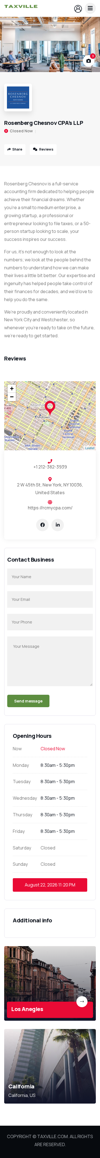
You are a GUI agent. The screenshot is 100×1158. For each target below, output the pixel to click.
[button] (90, 44)
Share (17, 149)
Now (17, 749)
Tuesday (22, 781)
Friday (19, 831)
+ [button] (12, 388)
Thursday (22, 815)
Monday (21, 765)
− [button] (12, 396)
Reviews (46, 149)
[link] (50, 983)
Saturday (22, 848)
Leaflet (89, 448)
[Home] (21, 8)
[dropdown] (90, 8)
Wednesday (25, 798)
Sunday (20, 864)
